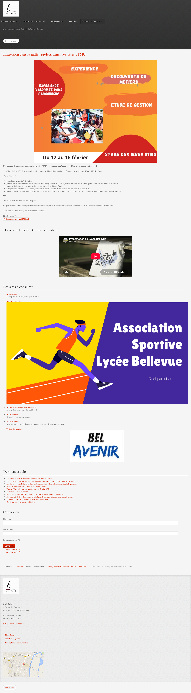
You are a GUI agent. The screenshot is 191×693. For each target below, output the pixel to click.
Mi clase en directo (13, 421)
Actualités (73, 21)
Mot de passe (8, 529)
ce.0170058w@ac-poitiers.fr (13, 623)
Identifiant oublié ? (12, 552)
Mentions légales (12, 638)
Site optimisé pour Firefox (16, 642)
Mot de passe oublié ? (13, 549)
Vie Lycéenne (56, 21)
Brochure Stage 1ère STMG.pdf (17, 219)
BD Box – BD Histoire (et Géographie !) (21, 407)
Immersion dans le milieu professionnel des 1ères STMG (44, 54)
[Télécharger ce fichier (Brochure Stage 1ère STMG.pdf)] (5, 219)
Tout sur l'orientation (14, 429)
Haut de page (9, 687)
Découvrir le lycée (9, 21)
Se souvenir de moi (10, 540)
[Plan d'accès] (23, 664)
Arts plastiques (11, 294)
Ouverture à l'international (34, 21)
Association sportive (13, 301)
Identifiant (7, 519)
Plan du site (10, 634)
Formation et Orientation (92, 21)
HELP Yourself (12, 414)
